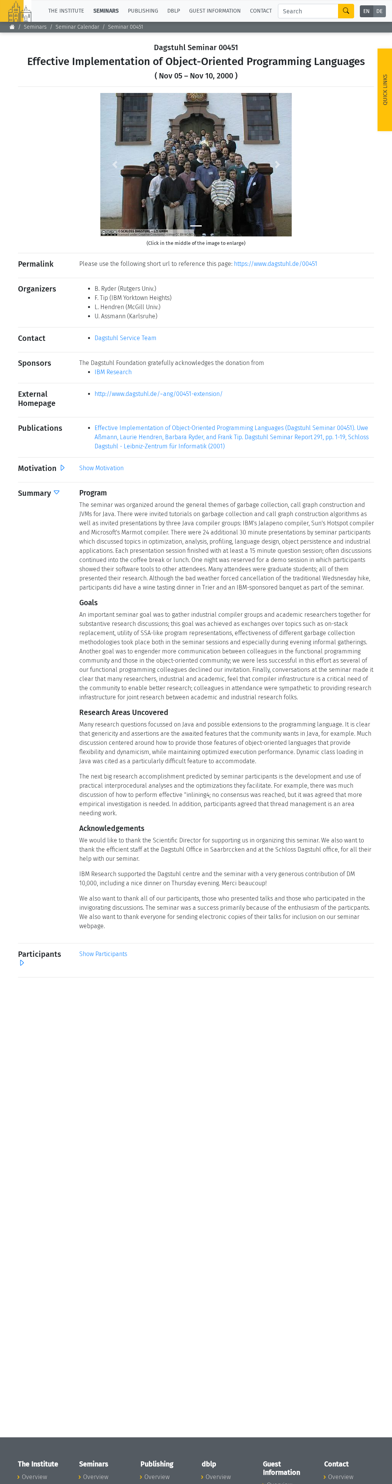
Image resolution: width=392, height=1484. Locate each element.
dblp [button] (173, 11)
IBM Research (113, 372)
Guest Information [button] (215, 11)
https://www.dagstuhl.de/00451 (275, 263)
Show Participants (103, 954)
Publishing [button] (143, 11)
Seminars (35, 27)
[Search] (346, 11)
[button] (114, 164)
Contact (261, 11)
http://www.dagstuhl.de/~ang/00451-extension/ (159, 393)
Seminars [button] (106, 11)
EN (366, 11)
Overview (34, 1477)
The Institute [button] (66, 11)
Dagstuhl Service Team (126, 338)
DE (379, 11)
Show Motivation (101, 468)
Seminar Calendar (77, 27)
